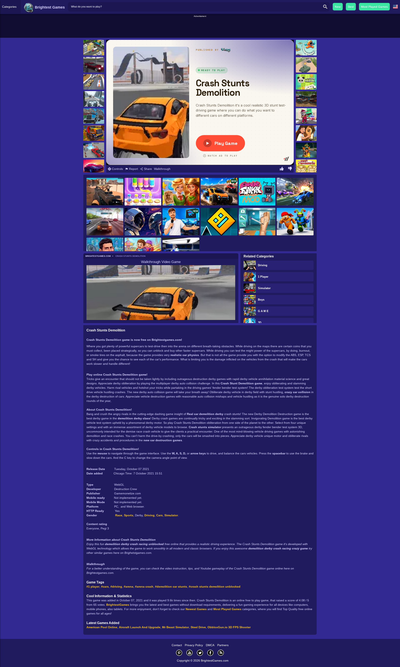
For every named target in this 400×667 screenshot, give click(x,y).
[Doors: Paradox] (306, 150)
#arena (128, 586)
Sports (128, 515)
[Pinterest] (179, 652)
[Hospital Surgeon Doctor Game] (257, 222)
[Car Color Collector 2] (93, 47)
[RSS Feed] (221, 652)
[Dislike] (290, 169)
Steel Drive (198, 627)
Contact (177, 645)
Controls (117, 169)
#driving (116, 586)
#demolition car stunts (171, 586)
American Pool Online (101, 627)
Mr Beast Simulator (175, 627)
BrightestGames (117, 604)
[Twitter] (200, 652)
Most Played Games (374, 6)
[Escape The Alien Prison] (295, 222)
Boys (261, 299)
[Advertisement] (200, 27)
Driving (262, 265)
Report (133, 169)
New (338, 6)
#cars (105, 586)
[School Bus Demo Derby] (306, 99)
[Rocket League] (295, 192)
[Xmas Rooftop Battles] (306, 116)
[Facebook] (210, 652)
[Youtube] (189, 652)
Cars (159, 515)
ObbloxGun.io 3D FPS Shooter (229, 627)
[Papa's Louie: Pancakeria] (306, 167)
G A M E (263, 311)
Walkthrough (162, 169)
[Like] (282, 169)
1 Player (263, 276)
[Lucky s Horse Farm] (306, 133)
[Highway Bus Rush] (93, 99)
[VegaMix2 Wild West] (180, 192)
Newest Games (196, 609)
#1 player (92, 586)
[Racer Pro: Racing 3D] (104, 222)
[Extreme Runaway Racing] (93, 82)
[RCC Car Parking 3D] (93, 150)
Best (351, 6)
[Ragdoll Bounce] (306, 47)
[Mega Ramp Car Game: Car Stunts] (93, 167)
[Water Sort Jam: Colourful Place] (143, 192)
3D (259, 322)
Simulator (264, 288)
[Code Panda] (306, 82)
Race (118, 515)
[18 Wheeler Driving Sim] (93, 116)
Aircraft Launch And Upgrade (139, 627)
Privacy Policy (194, 645)
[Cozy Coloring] (143, 222)
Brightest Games (49, 7)
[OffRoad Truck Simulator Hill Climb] (93, 133)
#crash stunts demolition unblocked (214, 586)
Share (147, 169)
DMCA (210, 645)
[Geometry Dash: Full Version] (219, 222)
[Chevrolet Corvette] (93, 65)
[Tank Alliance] (306, 65)
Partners (223, 645)
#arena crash (144, 586)
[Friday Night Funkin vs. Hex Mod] (257, 192)
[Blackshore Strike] (104, 192)
